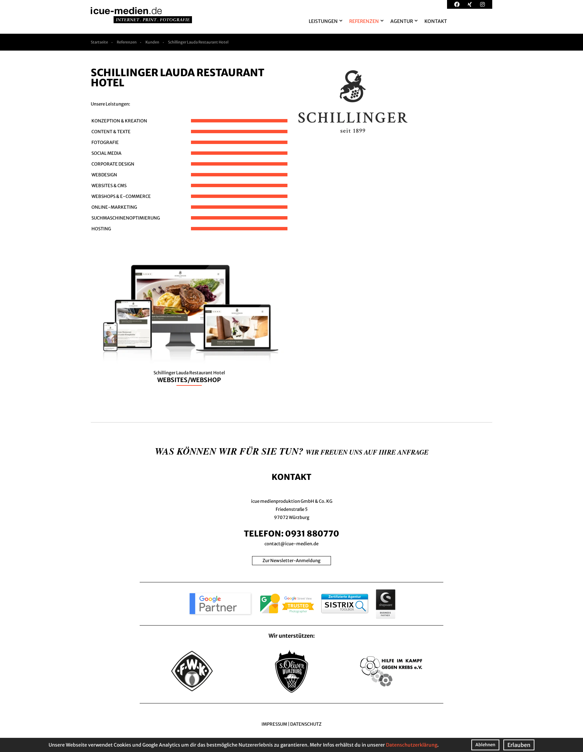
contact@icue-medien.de (291, 544)
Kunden (152, 42)
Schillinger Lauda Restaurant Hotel (198, 42)
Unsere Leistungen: (110, 104)
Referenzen (127, 42)
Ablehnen (485, 745)
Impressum (274, 724)
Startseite (99, 42)
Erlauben (518, 745)
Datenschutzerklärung (411, 745)
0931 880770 (312, 533)
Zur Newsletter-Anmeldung (291, 560)
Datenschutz (306, 724)
